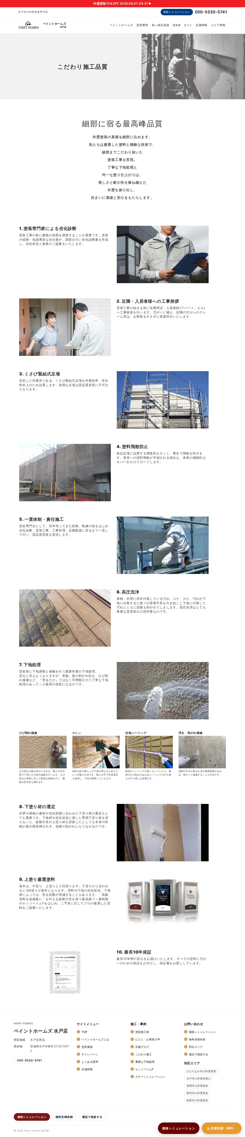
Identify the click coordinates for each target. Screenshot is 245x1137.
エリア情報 (218, 25)
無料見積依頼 (197, 1039)
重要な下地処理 (145, 1061)
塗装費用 (142, 25)
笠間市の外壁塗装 (197, 1085)
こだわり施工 (143, 1054)
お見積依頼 (221, 1128)
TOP (84, 1031)
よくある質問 (90, 1061)
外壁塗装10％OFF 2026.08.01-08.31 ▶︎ (122, 3)
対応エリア (196, 1046)
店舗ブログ (142, 1046)
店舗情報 (201, 25)
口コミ (188, 25)
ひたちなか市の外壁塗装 (201, 1071)
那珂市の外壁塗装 (197, 1093)
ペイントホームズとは (95, 1039)
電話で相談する (198, 1054)
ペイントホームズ (121, 25)
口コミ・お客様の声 (147, 1039)
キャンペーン (90, 1054)
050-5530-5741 (211, 12)
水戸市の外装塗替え (199, 1078)
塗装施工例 (142, 1031)
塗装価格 (87, 1046)
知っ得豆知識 (160, 25)
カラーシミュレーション (150, 1076)
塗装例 (177, 25)
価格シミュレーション (176, 11)
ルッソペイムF (144, 1069)
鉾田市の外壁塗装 (197, 1100)
